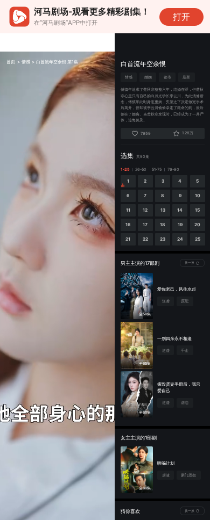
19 (180, 224)
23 (162, 239)
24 (180, 239)
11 (128, 210)
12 (145, 210)
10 (197, 195)
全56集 (145, 314)
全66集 (145, 488)
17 (145, 224)
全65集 (145, 363)
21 (127, 239)
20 (197, 224)
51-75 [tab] (157, 169)
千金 (184, 350)
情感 (26, 62)
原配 (184, 301)
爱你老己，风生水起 (176, 289)
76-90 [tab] (173, 169)
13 (162, 210)
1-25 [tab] (125, 169)
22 (145, 239)
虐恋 (184, 402)
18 (162, 224)
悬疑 (186, 77)
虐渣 (166, 475)
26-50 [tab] (140, 169)
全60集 (145, 412)
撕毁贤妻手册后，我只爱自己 (178, 387)
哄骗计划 (165, 463)
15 (197, 210)
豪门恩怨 (188, 475)
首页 (10, 62)
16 (127, 224)
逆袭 (166, 301)
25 (197, 239)
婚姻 (148, 77)
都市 (167, 77)
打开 (181, 17)
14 (180, 210)
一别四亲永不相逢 (174, 338)
